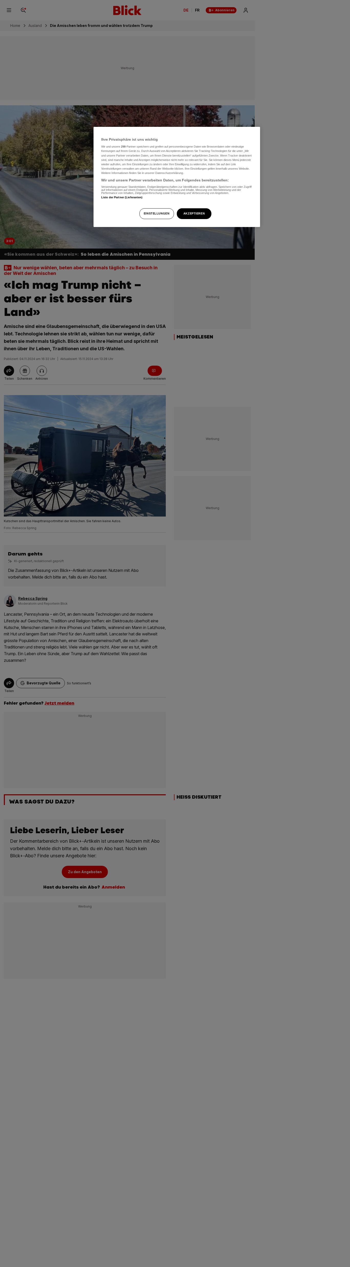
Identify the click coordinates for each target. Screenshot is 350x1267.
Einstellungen (156, 213)
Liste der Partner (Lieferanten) (122, 197)
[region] (177, 177)
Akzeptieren (194, 213)
